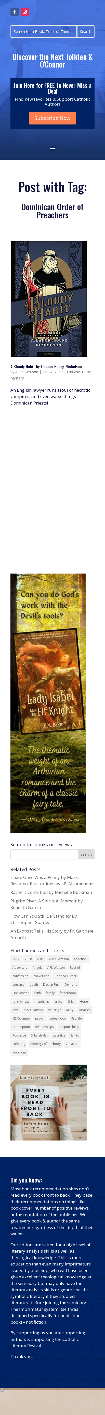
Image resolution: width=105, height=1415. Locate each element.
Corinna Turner (65, 976)
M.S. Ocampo (33, 1010)
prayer (40, 1018)
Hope (84, 1001)
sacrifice (59, 1035)
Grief (71, 1001)
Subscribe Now (52, 118)
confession (20, 976)
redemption (21, 1027)
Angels (37, 967)
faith (37, 993)
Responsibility (69, 1027)
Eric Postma (20, 993)
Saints (74, 1035)
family (50, 993)
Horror (87, 371)
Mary (69, 1010)
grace (58, 1001)
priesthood (58, 1018)
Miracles (84, 1010)
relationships (44, 1027)
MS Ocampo (21, 1018)
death (34, 984)
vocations (19, 1052)
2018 (28, 959)
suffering (18, 1044)
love (15, 1010)
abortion (80, 959)
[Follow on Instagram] (25, 12)
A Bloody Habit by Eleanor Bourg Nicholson (46, 367)
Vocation (72, 1044)
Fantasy (73, 371)
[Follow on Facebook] (14, 12)
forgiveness (20, 1001)
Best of (75, 967)
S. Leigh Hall (39, 1035)
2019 (40, 959)
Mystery (17, 378)
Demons (71, 984)
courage (18, 984)
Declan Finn (51, 984)
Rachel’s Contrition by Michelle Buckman (51, 892)
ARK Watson (56, 967)
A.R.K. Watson (26, 371)
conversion (41, 976)
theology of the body (45, 1044)
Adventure (20, 967)
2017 (16, 959)
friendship (41, 1001)
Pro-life (76, 1018)
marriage (54, 1010)
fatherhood (68, 993)
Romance (19, 1035)
